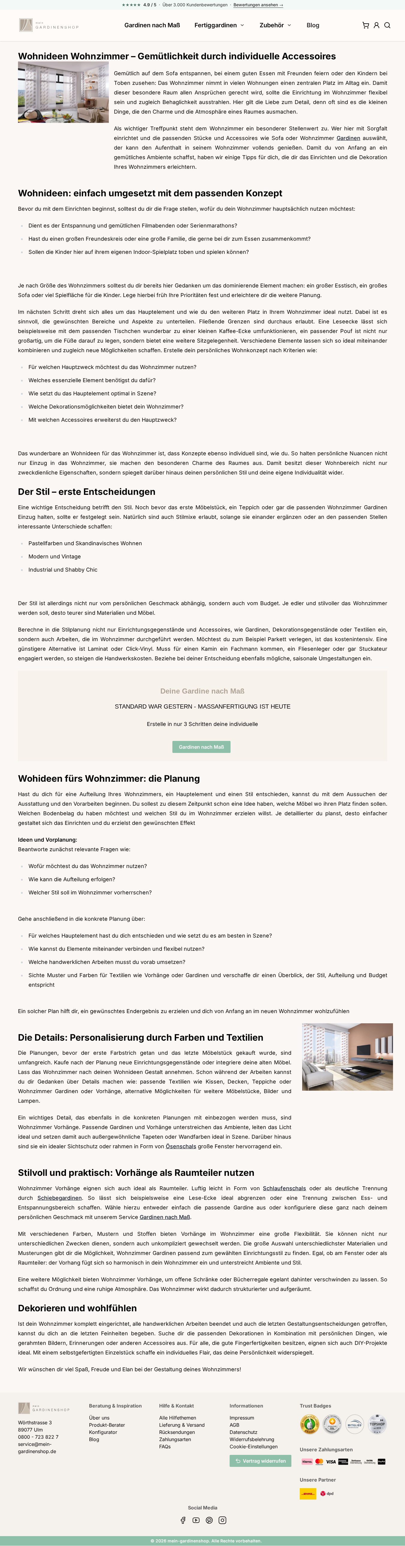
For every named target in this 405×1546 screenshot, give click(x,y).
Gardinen (348, 138)
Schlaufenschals (284, 1188)
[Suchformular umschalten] (387, 25)
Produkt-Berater (107, 1425)
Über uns (99, 1418)
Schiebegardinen (59, 1198)
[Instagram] (222, 1520)
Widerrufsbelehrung (252, 1439)
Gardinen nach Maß (152, 25)
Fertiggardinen (216, 25)
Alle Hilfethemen (177, 1418)
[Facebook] (183, 1520)
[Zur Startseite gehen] (48, 25)
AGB (234, 1425)
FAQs (165, 1446)
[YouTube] (196, 1520)
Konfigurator (103, 1432)
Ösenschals (181, 1146)
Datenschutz (244, 1432)
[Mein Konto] (376, 25)
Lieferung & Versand (182, 1425)
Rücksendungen (177, 1432)
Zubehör (272, 25)
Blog (313, 25)
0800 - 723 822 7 (38, 1437)
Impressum (242, 1418)
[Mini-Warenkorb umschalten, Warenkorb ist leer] (366, 25)
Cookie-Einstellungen (254, 1446)
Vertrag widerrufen (264, 1461)
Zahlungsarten (175, 1439)
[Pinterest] (209, 1520)
